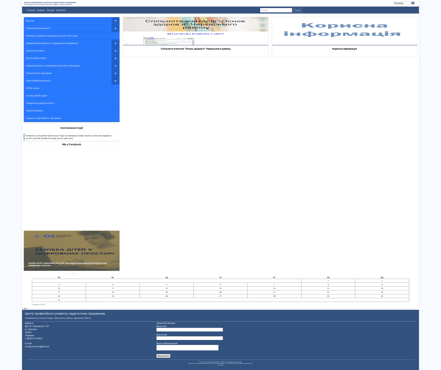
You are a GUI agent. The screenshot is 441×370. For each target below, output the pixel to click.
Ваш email (161, 334)
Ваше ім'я (161, 326)
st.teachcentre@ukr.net (37, 346)
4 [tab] (77, 274)
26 (166, 296)
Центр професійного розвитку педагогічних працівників (50, 2)
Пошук (297, 10)
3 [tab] (73, 274)
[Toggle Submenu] (116, 20)
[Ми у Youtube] (416, 3)
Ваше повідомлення (167, 343)
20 (220, 292)
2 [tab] (70, 274)
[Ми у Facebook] (413, 3)
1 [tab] (66, 274)
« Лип (24, 308)
